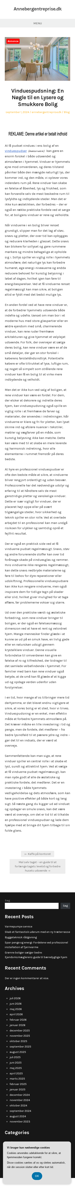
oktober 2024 (18, 1105)
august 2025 (18, 1052)
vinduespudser (16, 151)
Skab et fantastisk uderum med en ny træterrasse (37, 932)
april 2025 (16, 1073)
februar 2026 (18, 1019)
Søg (7, 900)
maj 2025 (16, 1068)
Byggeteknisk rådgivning (21, 937)
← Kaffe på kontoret (37, 854)
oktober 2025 (18, 1041)
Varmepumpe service (18, 926)
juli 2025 (15, 1057)
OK (37, 1176)
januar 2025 (17, 1089)
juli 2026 (15, 998)
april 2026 (16, 1014)
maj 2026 (16, 1009)
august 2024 (18, 1116)
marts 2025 (17, 1078)
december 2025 (20, 1030)
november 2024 (20, 1100)
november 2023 (20, 1121)
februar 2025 (18, 1084)
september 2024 (20, 1111)
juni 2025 (16, 1062)
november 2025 (20, 1035)
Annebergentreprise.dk (38, 9)
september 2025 (20, 1046)
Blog (67, 112)
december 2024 (20, 1095)
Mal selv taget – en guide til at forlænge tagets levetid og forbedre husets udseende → (37, 866)
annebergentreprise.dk (46, 112)
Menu (37, 23)
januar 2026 (17, 1025)
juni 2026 (16, 1003)
